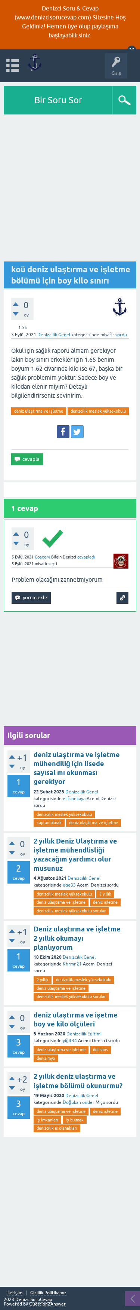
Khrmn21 (72, 964)
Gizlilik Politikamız (48, 1293)
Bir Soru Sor (58, 100)
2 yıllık (105, 894)
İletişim (14, 1293)
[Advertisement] (70, 188)
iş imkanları (47, 1120)
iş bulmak (75, 1120)
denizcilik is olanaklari (57, 1128)
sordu (121, 334)
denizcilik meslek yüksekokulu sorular (71, 911)
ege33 (69, 885)
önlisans (100, 1049)
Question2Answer (47, 1304)
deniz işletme (105, 902)
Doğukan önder (78, 1102)
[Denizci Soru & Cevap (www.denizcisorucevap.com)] (34, 62)
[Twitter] (77, 431)
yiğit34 (70, 1040)
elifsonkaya (74, 798)
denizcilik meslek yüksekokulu (98, 411)
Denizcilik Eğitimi (84, 1034)
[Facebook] (63, 431)
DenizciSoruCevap (33, 1299)
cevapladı (86, 557)
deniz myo (46, 1058)
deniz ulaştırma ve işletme (38, 411)
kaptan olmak (49, 822)
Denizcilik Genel (53, 334)
